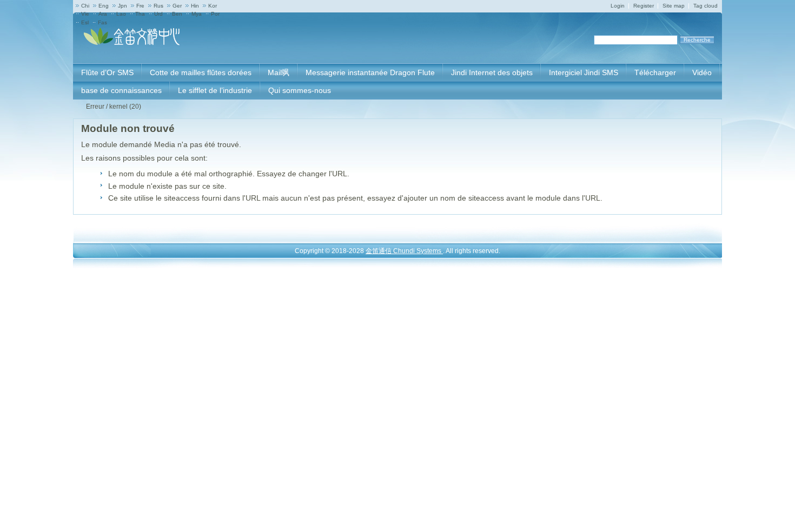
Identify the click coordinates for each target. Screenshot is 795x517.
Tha (140, 14)
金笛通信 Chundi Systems (404, 251)
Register (643, 6)
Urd (158, 14)
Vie (85, 14)
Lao (121, 14)
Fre (140, 6)
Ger (177, 6)
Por (215, 14)
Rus (158, 6)
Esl (85, 22)
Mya (196, 14)
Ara (102, 14)
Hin (195, 6)
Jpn (122, 6)
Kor (212, 6)
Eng (103, 6)
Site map (673, 6)
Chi (85, 6)
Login (618, 6)
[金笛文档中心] (132, 43)
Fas (102, 22)
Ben (177, 14)
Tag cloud (705, 6)
